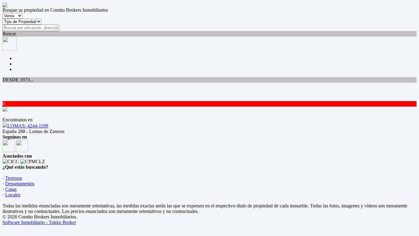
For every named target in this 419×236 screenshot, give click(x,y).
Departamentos (19, 183)
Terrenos (13, 178)
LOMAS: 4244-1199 (27, 125)
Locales (12, 194)
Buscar (9, 33)
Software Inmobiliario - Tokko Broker (39, 222)
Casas (11, 189)
